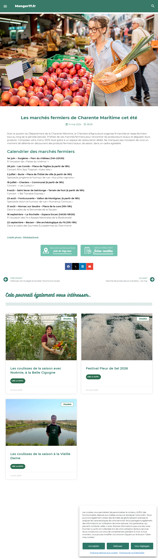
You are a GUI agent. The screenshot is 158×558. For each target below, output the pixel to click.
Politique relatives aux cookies (104, 553)
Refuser (117, 546)
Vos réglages (142, 546)
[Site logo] (26, 6)
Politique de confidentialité (131, 553)
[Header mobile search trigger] (153, 6)
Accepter (93, 546)
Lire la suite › (18, 381)
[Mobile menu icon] (5, 6)
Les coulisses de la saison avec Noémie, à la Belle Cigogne (35, 370)
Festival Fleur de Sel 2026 (107, 368)
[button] (68, 266)
